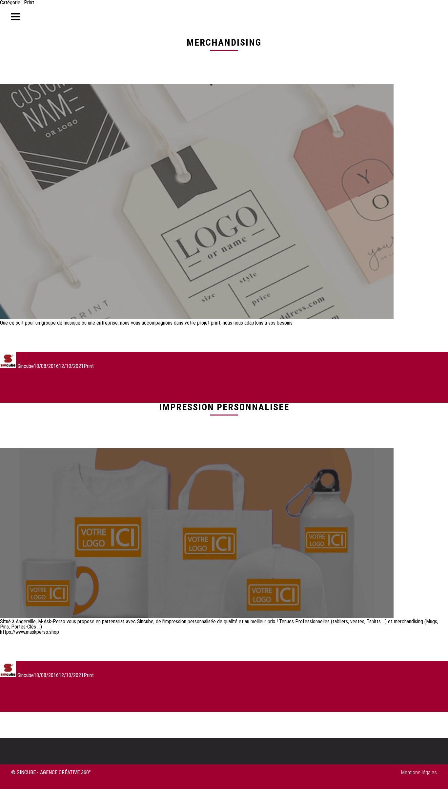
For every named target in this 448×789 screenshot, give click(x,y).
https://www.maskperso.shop (29, 632)
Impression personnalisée (224, 407)
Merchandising (224, 42)
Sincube (25, 366)
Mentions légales (419, 772)
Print (89, 366)
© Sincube (23, 772)
